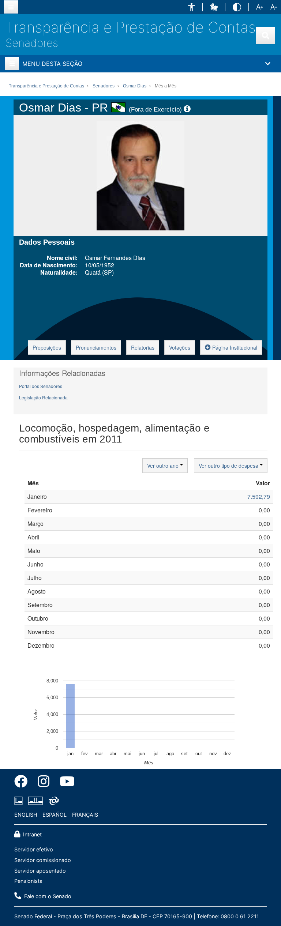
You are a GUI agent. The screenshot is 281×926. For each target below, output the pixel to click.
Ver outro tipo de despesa (229, 465)
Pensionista (28, 881)
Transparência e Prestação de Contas (130, 27)
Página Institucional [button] (234, 347)
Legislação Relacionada (43, 397)
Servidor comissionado (42, 860)
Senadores (31, 42)
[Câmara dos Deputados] (19, 800)
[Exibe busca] (266, 35)
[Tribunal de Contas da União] (52, 800)
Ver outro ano (163, 465)
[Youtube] (65, 782)
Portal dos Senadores (40, 386)
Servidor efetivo (33, 849)
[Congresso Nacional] (35, 800)
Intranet (32, 834)
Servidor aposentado (40, 870)
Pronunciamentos (96, 347)
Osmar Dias (134, 86)
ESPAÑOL (54, 815)
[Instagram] (44, 782)
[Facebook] (23, 782)
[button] (191, 7)
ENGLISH (25, 815)
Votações (179, 347)
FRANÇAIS (85, 815)
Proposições (47, 347)
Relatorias (142, 347)
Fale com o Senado (47, 896)
